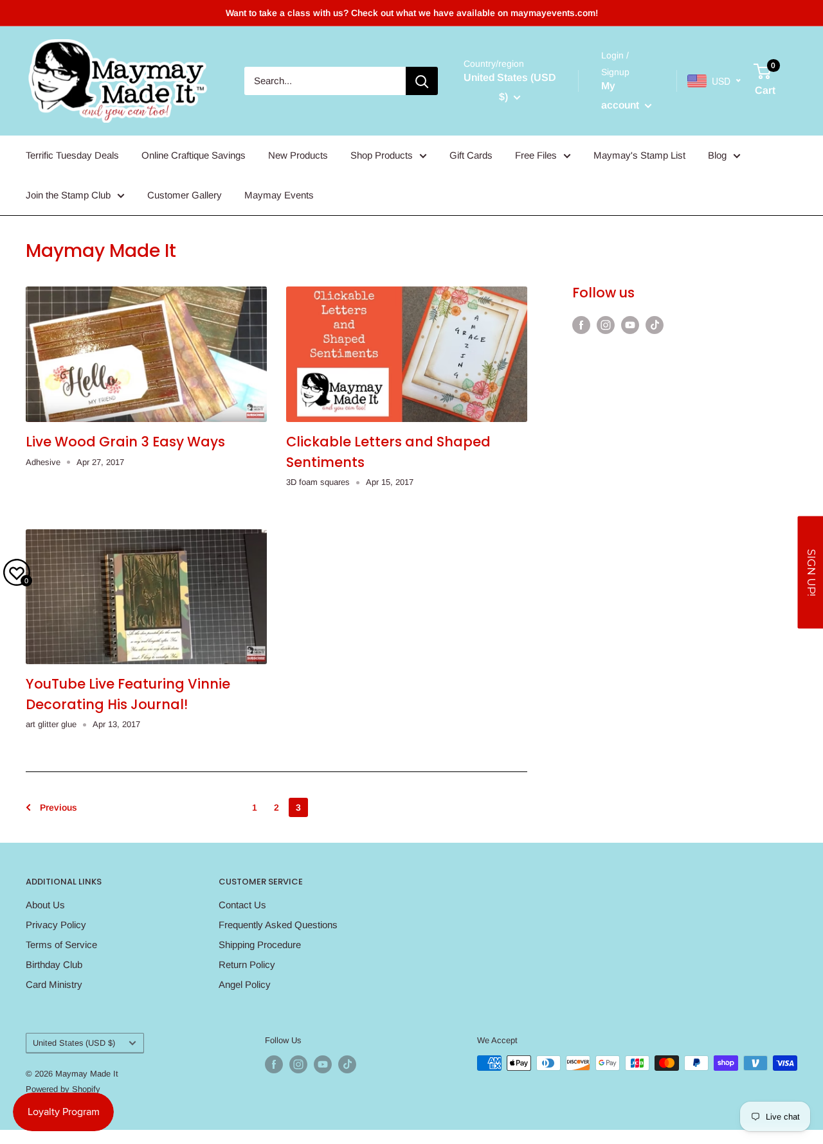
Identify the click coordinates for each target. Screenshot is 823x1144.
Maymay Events (279, 194)
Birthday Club (54, 964)
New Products (298, 155)
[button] (810, 572)
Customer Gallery (184, 194)
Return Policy (247, 964)
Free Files (536, 155)
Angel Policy (245, 984)
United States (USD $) (74, 1043)
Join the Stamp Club (68, 194)
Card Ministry (54, 984)
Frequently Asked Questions (278, 924)
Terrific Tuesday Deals (72, 155)
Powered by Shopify (63, 1089)
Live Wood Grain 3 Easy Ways (125, 441)
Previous (58, 807)
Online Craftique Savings (193, 155)
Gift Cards (471, 155)
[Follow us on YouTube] (630, 324)
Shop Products (381, 155)
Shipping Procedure (260, 944)
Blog (717, 155)
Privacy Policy (56, 924)
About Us (45, 904)
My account (621, 95)
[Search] (422, 81)
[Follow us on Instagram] (606, 324)
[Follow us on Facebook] (581, 324)
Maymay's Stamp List (639, 155)
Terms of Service (61, 944)
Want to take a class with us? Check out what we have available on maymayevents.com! (412, 13)
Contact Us (242, 904)
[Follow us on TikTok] (655, 324)
